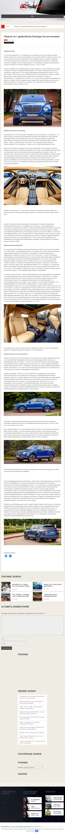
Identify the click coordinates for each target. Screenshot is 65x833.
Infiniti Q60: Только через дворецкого (53, 585)
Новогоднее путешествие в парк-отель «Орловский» (57, 798)
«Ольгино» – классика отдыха (57, 805)
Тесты (7, 26)
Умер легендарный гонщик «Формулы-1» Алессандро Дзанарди (35, 807)
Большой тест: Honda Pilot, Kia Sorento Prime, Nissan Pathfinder (20, 585)
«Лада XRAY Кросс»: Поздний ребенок (51, 595)
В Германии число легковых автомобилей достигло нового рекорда (35, 800)
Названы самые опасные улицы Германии (32, 732)
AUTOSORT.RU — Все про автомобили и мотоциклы (16, 826)
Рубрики (20, 767)
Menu (32, 16)
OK (37, 831)
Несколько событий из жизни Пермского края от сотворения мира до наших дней (57, 812)
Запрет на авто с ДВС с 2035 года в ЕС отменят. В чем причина (35, 814)
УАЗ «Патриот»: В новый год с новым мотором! (20, 595)
